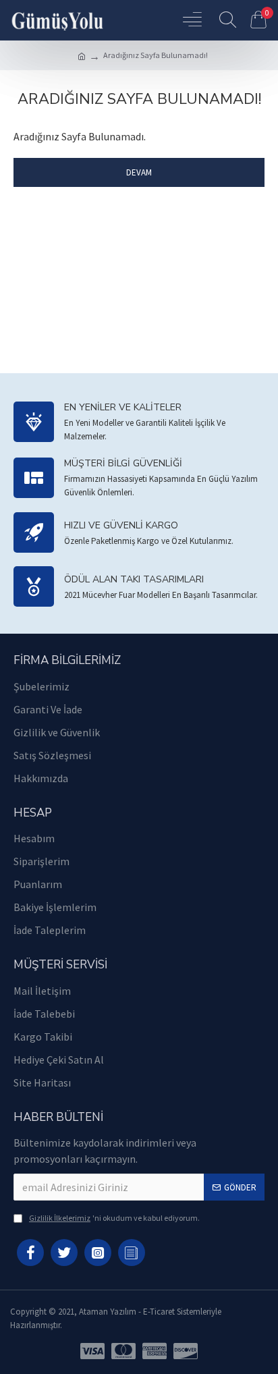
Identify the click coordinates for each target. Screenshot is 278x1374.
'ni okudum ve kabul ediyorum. (114, 1218)
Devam (139, 172)
